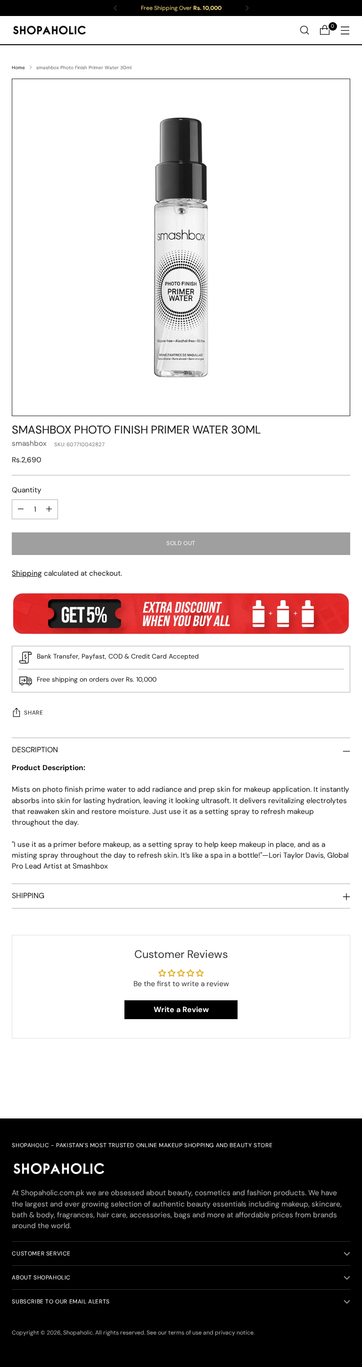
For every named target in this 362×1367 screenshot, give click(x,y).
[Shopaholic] (49, 30)
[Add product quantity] (49, 509)
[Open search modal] (304, 30)
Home (18, 67)
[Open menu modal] (345, 30)
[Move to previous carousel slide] (321, 1086)
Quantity (26, 490)
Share (33, 712)
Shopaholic (78, 1332)
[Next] (247, 8)
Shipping (27, 573)
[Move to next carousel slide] (342, 1086)
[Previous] (115, 8)
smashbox (29, 443)
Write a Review (181, 1009)
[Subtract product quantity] (20, 509)
